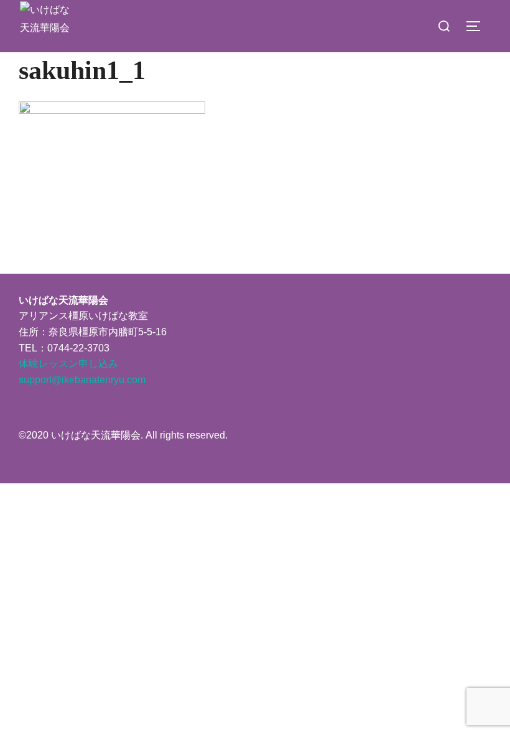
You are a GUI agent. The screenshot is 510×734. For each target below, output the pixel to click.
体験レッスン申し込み (68, 363)
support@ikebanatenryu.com (82, 379)
